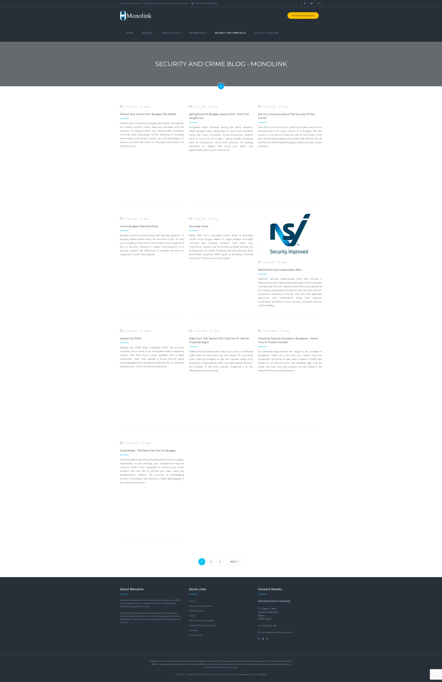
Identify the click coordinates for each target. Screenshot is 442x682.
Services (147, 33)
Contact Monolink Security (202, 625)
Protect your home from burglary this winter (148, 114)
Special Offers (171, 33)
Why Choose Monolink (200, 606)
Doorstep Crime (198, 226)
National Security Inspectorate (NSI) (279, 269)
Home (129, 33)
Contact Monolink (266, 33)
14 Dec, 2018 (200, 331)
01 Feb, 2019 (269, 106)
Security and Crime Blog (230, 33)
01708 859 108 (269, 625)
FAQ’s (192, 615)
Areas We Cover (197, 611)
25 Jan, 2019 (130, 218)
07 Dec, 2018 (270, 331)
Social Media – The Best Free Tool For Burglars (148, 450)
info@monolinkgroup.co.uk (279, 632)
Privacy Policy (196, 635)
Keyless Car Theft (130, 338)
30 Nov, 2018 (131, 443)
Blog (215, 106)
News (147, 106)
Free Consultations (303, 15)
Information (197, 33)
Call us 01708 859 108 (206, 3)
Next (234, 561)
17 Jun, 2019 (200, 106)
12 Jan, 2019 (269, 262)
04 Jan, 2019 (131, 331)
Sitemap (193, 630)
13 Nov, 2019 (130, 106)
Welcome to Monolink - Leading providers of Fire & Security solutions (154, 3)
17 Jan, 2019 (200, 218)
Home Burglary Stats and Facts (139, 226)
